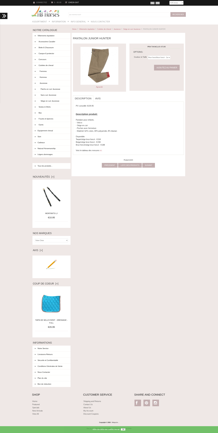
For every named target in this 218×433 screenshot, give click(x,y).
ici (118, 429)
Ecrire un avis (51, 274)
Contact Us (88, 404)
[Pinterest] (147, 403)
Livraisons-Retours (45, 354)
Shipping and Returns (92, 401)
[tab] (104, 97)
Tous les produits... (45, 166)
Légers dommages (52, 154)
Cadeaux (52, 142)
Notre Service (43, 348)
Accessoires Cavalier (53, 42)
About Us (87, 407)
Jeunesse (117, 29)
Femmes (53, 71)
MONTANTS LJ (51, 213)
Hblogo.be (115, 422)
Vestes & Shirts (53, 107)
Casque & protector (53, 53)
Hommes (53, 77)
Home (74, 29)
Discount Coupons (91, 414)
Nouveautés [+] (43, 176)
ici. (101, 150)
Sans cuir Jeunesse (54, 95)
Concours (53, 59)
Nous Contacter (100, 21)
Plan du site (42, 378)
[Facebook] (138, 403)
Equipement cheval (52, 131)
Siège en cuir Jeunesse (131, 29)
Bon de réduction (44, 384)
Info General (78, 21)
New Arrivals (37, 411)
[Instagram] (156, 403)
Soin (52, 137)
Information (59, 21)
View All (35, 414)
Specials (35, 407)
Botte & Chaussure (53, 48)
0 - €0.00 (57, 2)
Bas (53, 113)
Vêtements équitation (87, 29)
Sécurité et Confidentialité (48, 360)
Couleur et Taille (140, 57)
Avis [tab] (98, 98)
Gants (53, 125)
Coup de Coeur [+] (45, 283)
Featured (36, 404)
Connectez (41, 2)
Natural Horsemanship (52, 148)
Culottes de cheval (104, 29)
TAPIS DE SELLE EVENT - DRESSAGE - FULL (51, 321)
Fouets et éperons (53, 119)
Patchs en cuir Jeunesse (54, 89)
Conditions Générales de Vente (50, 366)
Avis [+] (38, 250)
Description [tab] (83, 98)
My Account (88, 411)
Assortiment (39, 21)
